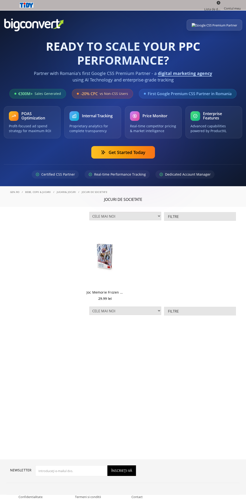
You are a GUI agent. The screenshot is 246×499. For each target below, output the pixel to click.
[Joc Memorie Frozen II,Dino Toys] (104, 257)
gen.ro (14, 192)
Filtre (173, 216)
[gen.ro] (123, 5)
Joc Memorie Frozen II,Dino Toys (104, 292)
